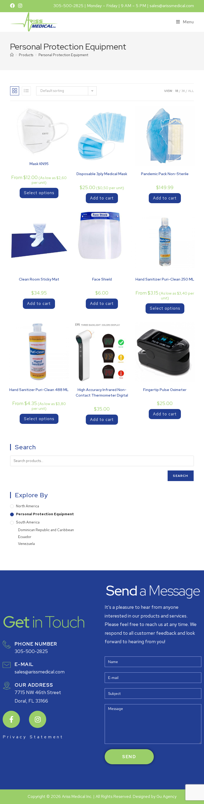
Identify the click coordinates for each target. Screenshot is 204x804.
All (191, 91)
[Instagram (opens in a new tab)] (20, 5)
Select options (39, 193)
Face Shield (102, 279)
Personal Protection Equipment (63, 55)
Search (180, 476)
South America (28, 522)
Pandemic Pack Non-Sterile (165, 173)
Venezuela (26, 543)
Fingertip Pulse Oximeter (164, 389)
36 (183, 91)
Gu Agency (166, 796)
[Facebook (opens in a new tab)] (13, 5)
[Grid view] (14, 90)
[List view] (26, 90)
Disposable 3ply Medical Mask (101, 173)
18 (176, 91)
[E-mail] (7, 665)
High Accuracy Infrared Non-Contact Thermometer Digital (102, 392)
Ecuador (24, 537)
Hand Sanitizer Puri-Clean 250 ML (164, 279)
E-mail (24, 664)
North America (27, 506)
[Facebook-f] (11, 719)
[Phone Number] (7, 644)
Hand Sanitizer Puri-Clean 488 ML (39, 389)
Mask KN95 (39, 163)
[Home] (12, 55)
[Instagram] (37, 719)
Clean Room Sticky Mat (39, 279)
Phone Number (36, 644)
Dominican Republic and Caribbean (46, 530)
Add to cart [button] (102, 198)
